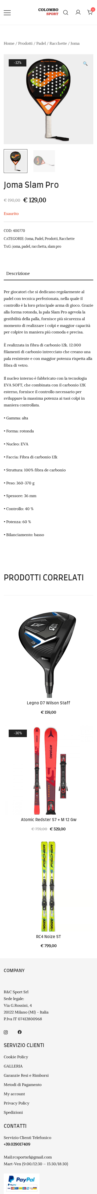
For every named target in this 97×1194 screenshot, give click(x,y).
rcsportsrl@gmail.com (32, 1157)
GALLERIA (13, 1066)
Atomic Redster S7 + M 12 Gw (48, 820)
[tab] (48, 273)
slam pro (54, 246)
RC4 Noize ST (48, 937)
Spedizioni (13, 1112)
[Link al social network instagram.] (6, 1031)
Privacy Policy (16, 1103)
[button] (85, 63)
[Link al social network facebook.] (20, 1031)
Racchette (58, 43)
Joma (75, 43)
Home (9, 43)
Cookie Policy (16, 1056)
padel (26, 246)
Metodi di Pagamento (23, 1084)
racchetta (39, 246)
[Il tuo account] (78, 12)
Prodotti (25, 43)
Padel (41, 43)
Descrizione (18, 273)
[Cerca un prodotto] (66, 12)
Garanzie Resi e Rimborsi (26, 1075)
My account (14, 1093)
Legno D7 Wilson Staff (48, 703)
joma (16, 246)
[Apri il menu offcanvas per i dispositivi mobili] (7, 12)
